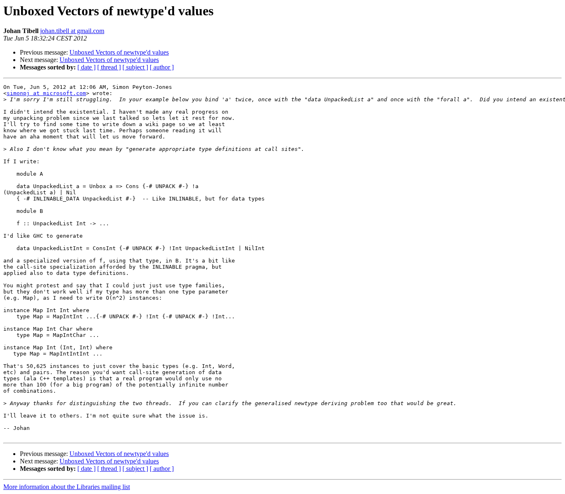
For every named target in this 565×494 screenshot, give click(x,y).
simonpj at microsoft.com (46, 93)
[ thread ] (109, 67)
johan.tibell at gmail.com (72, 30)
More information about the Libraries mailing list (66, 486)
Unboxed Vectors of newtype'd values (119, 52)
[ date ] (86, 67)
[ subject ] (135, 67)
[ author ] (162, 67)
